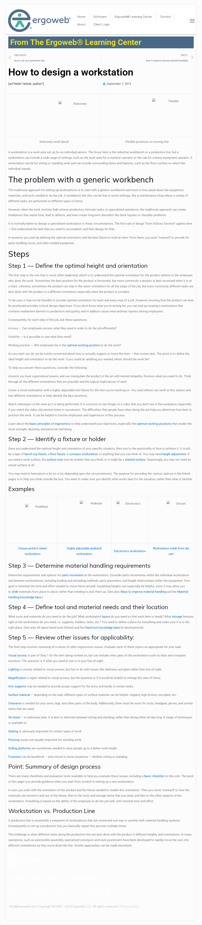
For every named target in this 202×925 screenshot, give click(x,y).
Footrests (14, 757)
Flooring (13, 740)
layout (106, 616)
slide (15, 592)
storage (177, 616)
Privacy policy (129, 906)
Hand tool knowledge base (102, 627)
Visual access (17, 655)
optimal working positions (154, 424)
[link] (26, 859)
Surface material (19, 695)
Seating (13, 731)
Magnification (17, 678)
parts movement (72, 575)
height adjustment (174, 454)
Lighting (13, 669)
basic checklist (154, 776)
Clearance (15, 703)
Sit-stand (14, 717)
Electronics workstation (130, 551)
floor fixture (57, 454)
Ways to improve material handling (143, 592)
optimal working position (83, 345)
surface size (55, 459)
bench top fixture (35, 454)
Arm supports (17, 686)
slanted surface (135, 459)
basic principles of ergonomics (50, 424)
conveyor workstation (83, 454)
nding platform (19, 748)
